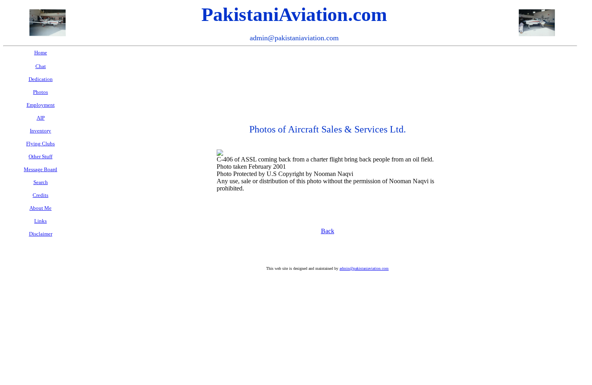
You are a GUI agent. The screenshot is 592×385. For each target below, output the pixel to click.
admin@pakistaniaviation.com (364, 268)
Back (327, 231)
